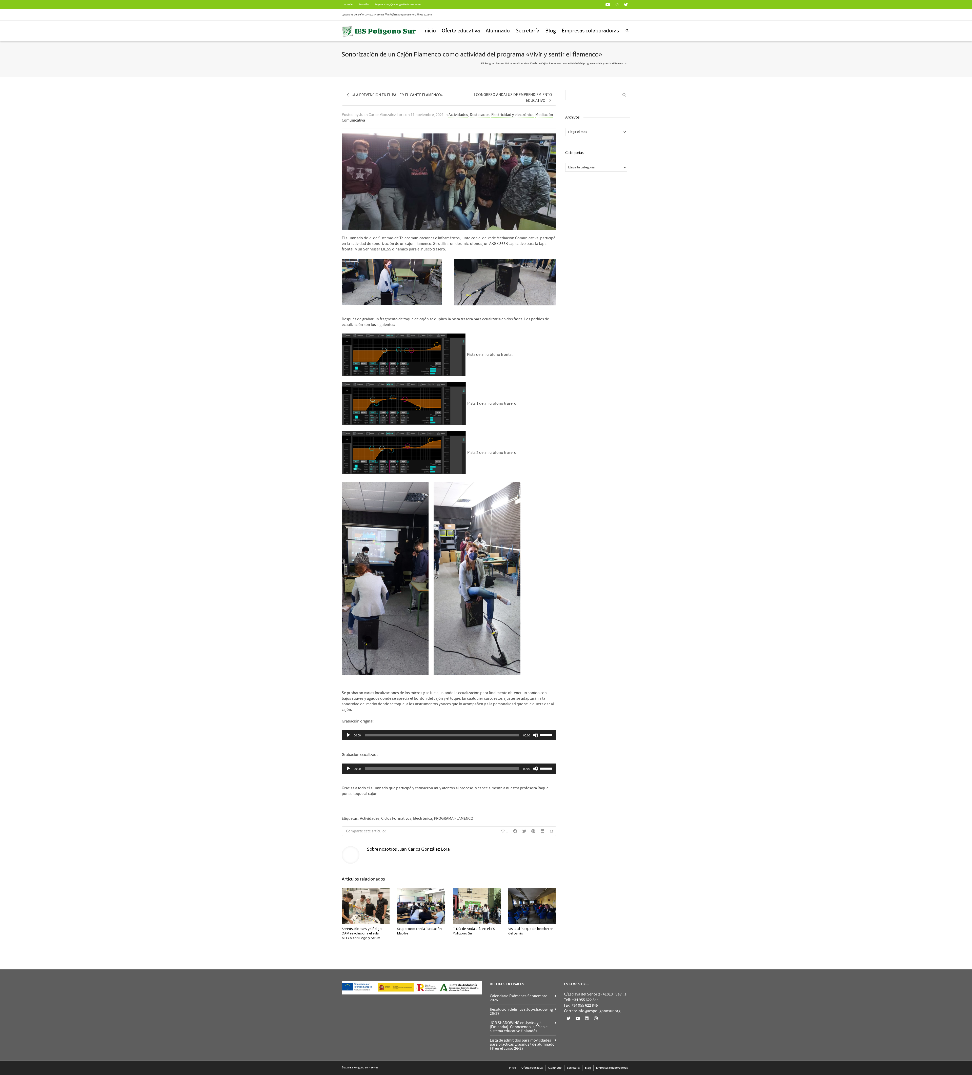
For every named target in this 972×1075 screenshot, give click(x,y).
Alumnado (498, 30)
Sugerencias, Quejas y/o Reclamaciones (398, 4)
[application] (449, 735)
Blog (550, 30)
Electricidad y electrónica (512, 114)
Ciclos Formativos (396, 818)
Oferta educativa (461, 30)
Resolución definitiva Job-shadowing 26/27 (521, 1011)
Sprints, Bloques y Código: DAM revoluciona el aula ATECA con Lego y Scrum (362, 933)
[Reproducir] (348, 735)
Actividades (458, 114)
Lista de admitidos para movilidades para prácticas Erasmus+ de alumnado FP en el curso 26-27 (522, 1044)
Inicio (429, 30)
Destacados (480, 114)
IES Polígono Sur (490, 63)
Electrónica (422, 818)
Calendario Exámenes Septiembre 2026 (518, 998)
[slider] (547, 734)
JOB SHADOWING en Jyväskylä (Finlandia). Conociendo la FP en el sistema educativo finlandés (519, 1026)
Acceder (348, 4)
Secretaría (527, 30)
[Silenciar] (535, 735)
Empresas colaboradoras (590, 30)
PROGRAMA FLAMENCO (453, 818)
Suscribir (364, 4)
